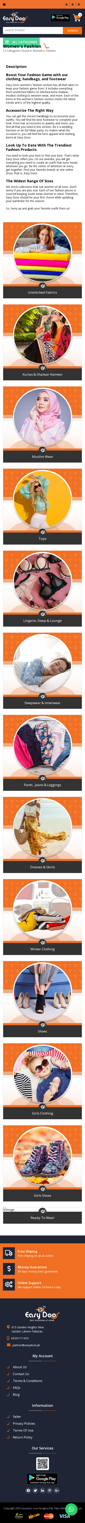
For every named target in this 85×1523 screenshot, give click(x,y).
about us (20, 1367)
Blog (16, 1395)
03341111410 (19, 1338)
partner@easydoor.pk (26, 1345)
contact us (21, 1374)
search (72, 30)
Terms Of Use (23, 1430)
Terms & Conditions (27, 1381)
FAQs (16, 1388)
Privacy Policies (24, 1424)
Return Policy (22, 1437)
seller (17, 1417)
